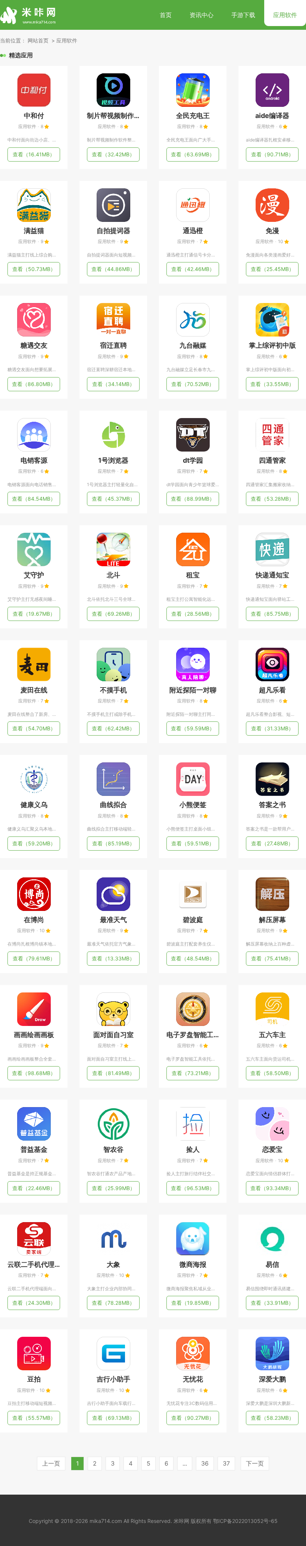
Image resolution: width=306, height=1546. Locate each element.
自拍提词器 (113, 231)
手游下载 (243, 15)
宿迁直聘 (113, 345)
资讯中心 (201, 15)
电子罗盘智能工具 (192, 1035)
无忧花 (193, 1379)
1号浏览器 (113, 460)
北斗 (113, 575)
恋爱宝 (272, 1149)
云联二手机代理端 (33, 1264)
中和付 (34, 115)
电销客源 (34, 460)
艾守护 (34, 575)
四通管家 (272, 460)
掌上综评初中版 (272, 345)
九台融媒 (192, 345)
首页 (166, 15)
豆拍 (34, 1379)
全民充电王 (193, 115)
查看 (34, 154)
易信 (272, 1264)
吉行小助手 (113, 1379)
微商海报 (192, 1264)
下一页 (255, 1463)
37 (226, 1463)
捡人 (193, 1149)
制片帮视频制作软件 (113, 115)
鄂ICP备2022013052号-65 (245, 1521)
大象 (113, 1264)
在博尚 (34, 920)
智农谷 (113, 1149)
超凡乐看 (272, 690)
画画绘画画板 (34, 1035)
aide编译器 (272, 115)
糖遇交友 (34, 345)
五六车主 (272, 1035)
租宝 (193, 575)
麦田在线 (34, 690)
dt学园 (193, 460)
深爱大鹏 (272, 1379)
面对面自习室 (113, 1035)
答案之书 (272, 805)
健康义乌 (34, 805)
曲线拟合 (113, 805)
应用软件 (285, 15)
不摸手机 (113, 690)
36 (205, 1463)
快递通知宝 (272, 575)
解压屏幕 (272, 920)
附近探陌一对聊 (192, 690)
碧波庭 (193, 920)
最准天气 (113, 920)
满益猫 (34, 231)
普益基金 (34, 1149)
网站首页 (38, 40)
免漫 (272, 231)
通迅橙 (193, 231)
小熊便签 (192, 805)
